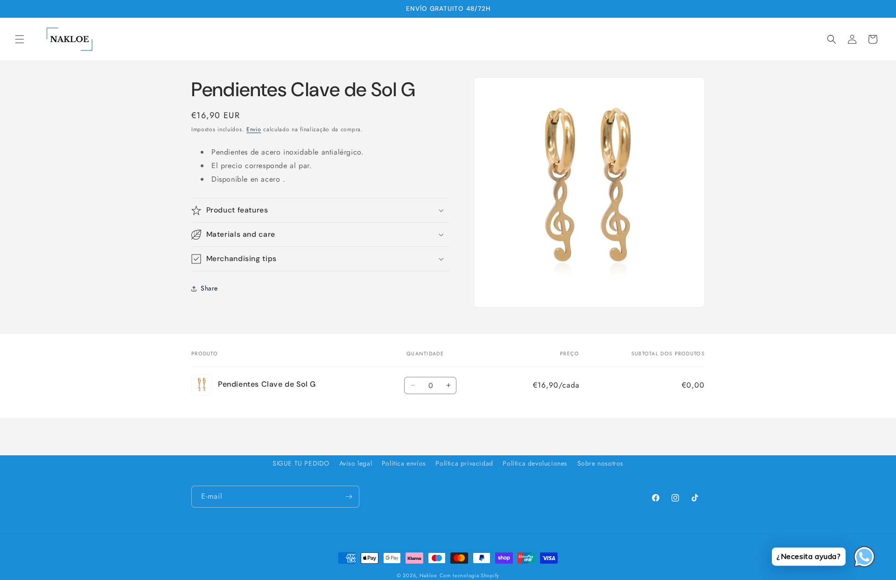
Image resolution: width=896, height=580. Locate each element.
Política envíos (404, 463)
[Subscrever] (348, 497)
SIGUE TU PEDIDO (301, 463)
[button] (19, 39)
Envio (253, 129)
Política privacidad (464, 463)
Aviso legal (355, 463)
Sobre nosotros (600, 463)
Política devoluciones (535, 463)
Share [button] (209, 288)
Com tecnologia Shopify (469, 575)
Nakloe (428, 575)
